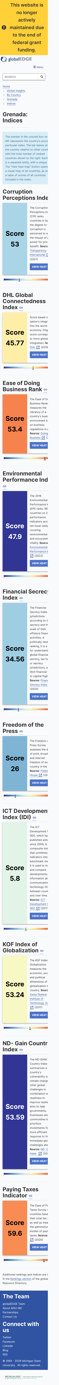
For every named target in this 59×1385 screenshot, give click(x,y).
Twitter (7, 1337)
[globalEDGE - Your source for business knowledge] (16, 59)
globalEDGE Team (14, 1303)
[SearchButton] (41, 77)
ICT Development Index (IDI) (42, 904)
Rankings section (20, 1278)
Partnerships (10, 1312)
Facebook (9, 1341)
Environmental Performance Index (42, 551)
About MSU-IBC (12, 1308)
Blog (5, 1350)
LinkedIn (8, 1346)
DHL (35, 347)
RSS (5, 1354)
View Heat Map (43, 266)
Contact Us (10, 1316)
